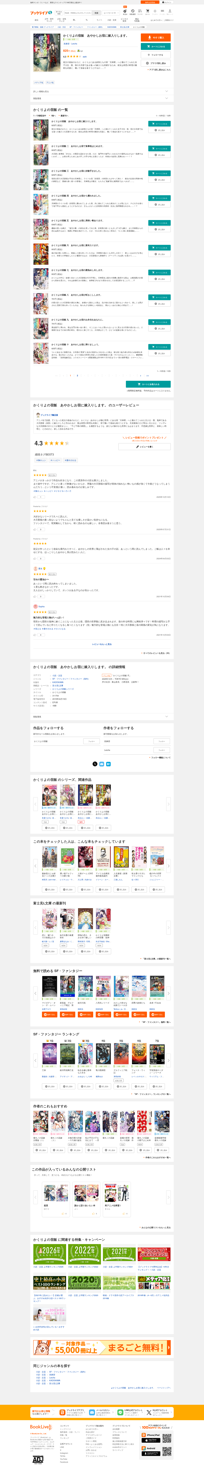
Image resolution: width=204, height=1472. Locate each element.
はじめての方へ (156, 20)
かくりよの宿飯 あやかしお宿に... (49, 812)
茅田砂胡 (63, 1009)
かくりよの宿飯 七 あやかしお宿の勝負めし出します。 (78, 269)
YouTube (63, 1459)
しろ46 (89, 1076)
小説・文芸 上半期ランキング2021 (118, 1266)
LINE (62, 1447)
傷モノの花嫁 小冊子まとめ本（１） (144, 1140)
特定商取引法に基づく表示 (123, 1444)
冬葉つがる (46, 818)
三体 (44, 1070)
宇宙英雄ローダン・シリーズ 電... (156, 1072)
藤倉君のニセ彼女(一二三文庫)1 (49, 874)
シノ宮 (51, 941)
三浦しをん (118, 879)
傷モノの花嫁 (108, 1137)
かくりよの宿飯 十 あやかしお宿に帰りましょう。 (76, 344)
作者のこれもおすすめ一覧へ (158, 1157)
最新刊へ (64, 115)
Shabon (109, 941)
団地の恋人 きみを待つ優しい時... (84, 937)
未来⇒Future (155, 1002)
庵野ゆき (99, 1076)
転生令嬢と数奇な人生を (84, 1071)
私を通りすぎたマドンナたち (138, 874)
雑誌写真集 (137, 19)
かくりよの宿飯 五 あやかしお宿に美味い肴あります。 (78, 220)
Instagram (64, 1453)
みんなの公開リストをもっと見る (156, 1227)
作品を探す (90, 1432)
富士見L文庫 (57, 685)
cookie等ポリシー (119, 1447)
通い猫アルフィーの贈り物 (66, 874)
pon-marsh (53, 879)
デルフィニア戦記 (120, 1071)
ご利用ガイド (169, 20)
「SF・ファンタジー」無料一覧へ (156, 1022)
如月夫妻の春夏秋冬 (66, 936)
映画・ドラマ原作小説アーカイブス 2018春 (118, 1297)
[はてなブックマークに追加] (108, 766)
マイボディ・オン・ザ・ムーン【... (49, 1005)
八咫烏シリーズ (102, 1002)
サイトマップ (117, 1450)
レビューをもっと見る (102, 644)
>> (148, 375)
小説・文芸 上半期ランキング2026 (48, 1266)
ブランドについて (119, 1432)
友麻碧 (66, 43)
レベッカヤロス (138, 1076)
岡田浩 (80, 1009)
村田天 (44, 879)
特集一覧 (63, 1435)
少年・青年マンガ (49, 19)
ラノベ (99, 20)
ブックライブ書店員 (49, 414)
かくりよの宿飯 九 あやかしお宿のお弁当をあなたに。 (78, 319)
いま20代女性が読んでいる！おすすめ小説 (49, 1328)
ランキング (64, 1438)
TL (87, 20)
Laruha (74, 43)
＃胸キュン (41, 460)
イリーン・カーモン (104, 879)
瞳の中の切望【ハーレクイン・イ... (155, 876)
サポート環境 (91, 1441)
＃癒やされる (70, 460)
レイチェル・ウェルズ (69, 879)
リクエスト (90, 1453)
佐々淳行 (135, 879)
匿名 (40, 568)
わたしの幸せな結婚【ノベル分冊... (120, 1005)
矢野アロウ (46, 1009)
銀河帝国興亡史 (66, 1070)
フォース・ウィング (138, 1071)
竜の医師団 (100, 1070)
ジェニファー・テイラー (159, 879)
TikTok (62, 1456)
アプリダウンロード (94, 1435)
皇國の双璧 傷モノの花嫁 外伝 (127, 1140)
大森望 (51, 1076)
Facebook (64, 1462)
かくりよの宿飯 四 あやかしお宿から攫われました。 (77, 195)
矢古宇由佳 (100, 941)
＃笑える (37, 628)
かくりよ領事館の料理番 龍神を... (102, 937)
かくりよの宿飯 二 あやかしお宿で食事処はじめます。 (78, 145)
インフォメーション (94, 1447)
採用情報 (116, 1435)
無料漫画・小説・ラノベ (70, 1432)
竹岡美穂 (89, 941)
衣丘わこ (81, 818)
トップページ (65, 1429)
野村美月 (81, 941)
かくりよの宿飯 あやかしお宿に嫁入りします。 (75, 121)
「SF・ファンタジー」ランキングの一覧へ (152, 1094)
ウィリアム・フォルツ (158, 1076)
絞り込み (59, 13)
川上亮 (80, 879)
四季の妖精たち (138, 1002)
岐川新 (44, 941)
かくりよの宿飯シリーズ (63, 688)
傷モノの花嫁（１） (56, 1139)
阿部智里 (99, 1009)
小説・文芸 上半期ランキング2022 (83, 1266)
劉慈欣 (44, 1076)
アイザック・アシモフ (69, 1076)
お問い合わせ (91, 1450)
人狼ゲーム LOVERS (85, 874)
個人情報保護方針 (119, 1441)
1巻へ (53, 115)
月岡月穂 (127, 1009)
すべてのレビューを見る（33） (157, 653)
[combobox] (78, 12)
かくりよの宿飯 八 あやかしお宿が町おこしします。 (77, 294)
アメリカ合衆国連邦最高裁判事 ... (102, 876)
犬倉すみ (88, 879)
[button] (49, 828)
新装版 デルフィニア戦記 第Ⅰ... (66, 1005)
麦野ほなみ (64, 941)
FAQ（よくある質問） (94, 1444)
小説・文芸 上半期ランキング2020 (83, 1295)
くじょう (73, 941)
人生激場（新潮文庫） (120, 874)
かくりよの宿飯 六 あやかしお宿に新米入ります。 (76, 245)
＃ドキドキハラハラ (62, 491)
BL (74, 19)
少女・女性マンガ (61, 19)
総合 (36, 20)
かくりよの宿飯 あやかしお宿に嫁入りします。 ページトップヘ (141, 1387)
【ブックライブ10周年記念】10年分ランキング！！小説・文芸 (153, 1268)
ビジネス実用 (124, 19)
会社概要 (116, 1429)
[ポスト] (95, 764)
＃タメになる (60, 628)
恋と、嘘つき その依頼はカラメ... (49, 937)
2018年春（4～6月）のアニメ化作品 (153, 1295)
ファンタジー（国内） (80, 678)
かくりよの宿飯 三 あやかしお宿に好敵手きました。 (77, 170)
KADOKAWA (57, 682)
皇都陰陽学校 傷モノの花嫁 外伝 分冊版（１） (161, 1141)
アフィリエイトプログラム (96, 1456)
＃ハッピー (55, 460)
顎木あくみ (118, 1009)
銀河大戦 (82, 1002)
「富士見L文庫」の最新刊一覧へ (156, 958)
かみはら (81, 1076)
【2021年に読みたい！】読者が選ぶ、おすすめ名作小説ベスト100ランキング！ (49, 1298)
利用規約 (116, 1438)
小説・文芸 (111, 20)
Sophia (42, 606)
